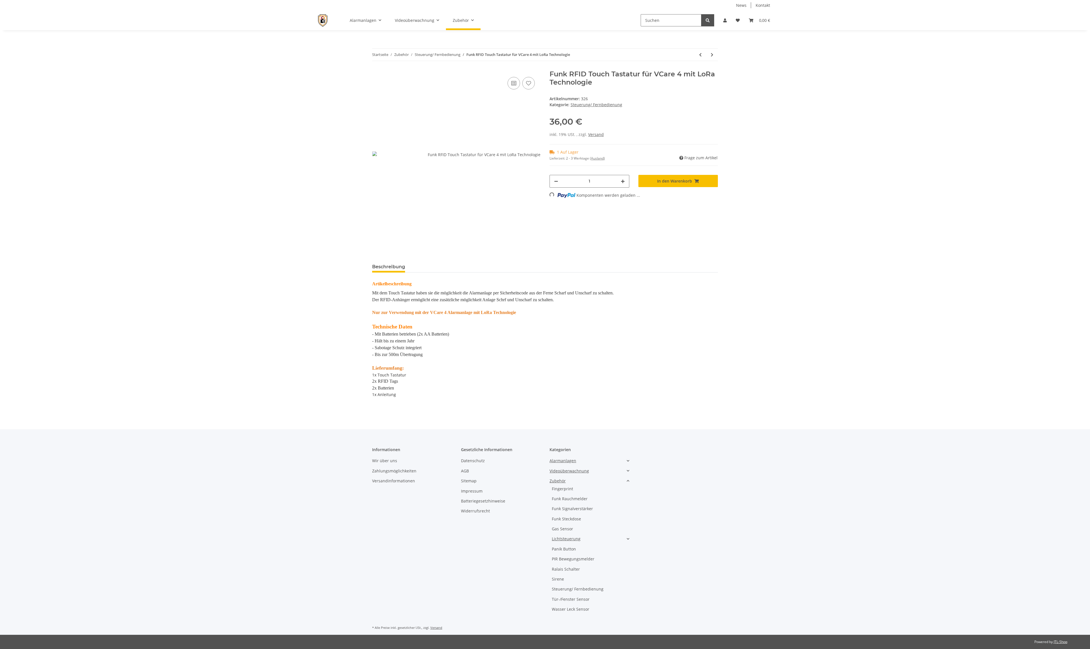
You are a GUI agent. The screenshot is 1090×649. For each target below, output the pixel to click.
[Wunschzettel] (737, 20)
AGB (465, 471)
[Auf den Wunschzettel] (528, 83)
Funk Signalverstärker (572, 508)
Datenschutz (473, 460)
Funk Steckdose (566, 519)
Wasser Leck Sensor (570, 609)
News (741, 5)
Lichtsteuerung (566, 538)
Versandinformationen (393, 480)
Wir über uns (384, 460)
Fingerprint (562, 488)
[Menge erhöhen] (623, 181)
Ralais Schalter (566, 569)
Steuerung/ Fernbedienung (596, 104)
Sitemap (469, 480)
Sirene (558, 579)
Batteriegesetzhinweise (483, 501)
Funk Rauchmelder (570, 498)
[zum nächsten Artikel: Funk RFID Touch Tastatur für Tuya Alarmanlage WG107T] (712, 55)
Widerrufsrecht (475, 511)
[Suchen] (707, 20)
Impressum (472, 491)
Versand (596, 134)
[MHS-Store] (322, 20)
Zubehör (558, 480)
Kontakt (763, 5)
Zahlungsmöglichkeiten (394, 471)
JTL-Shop (1060, 641)
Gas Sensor (562, 528)
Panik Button (564, 549)
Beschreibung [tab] (388, 266)
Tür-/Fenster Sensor (571, 599)
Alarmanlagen (563, 460)
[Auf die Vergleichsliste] (514, 83)
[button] (725, 20)
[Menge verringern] (556, 181)
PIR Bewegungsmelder (573, 559)
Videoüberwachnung (569, 471)
